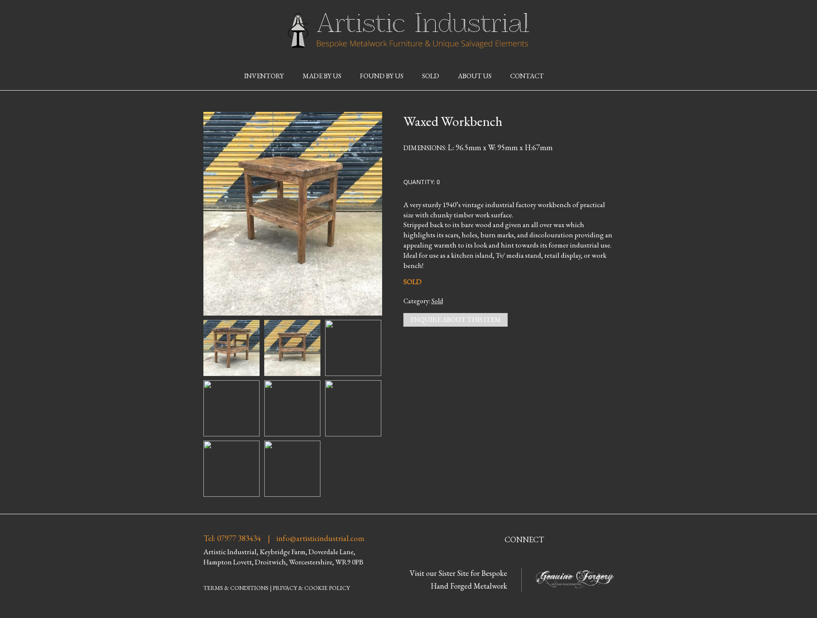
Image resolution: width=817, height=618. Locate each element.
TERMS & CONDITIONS (236, 588)
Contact (527, 75)
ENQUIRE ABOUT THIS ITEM (455, 319)
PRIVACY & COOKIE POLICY (311, 588)
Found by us (381, 75)
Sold (430, 75)
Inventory (264, 75)
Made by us (322, 75)
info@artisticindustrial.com (320, 538)
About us (474, 75)
